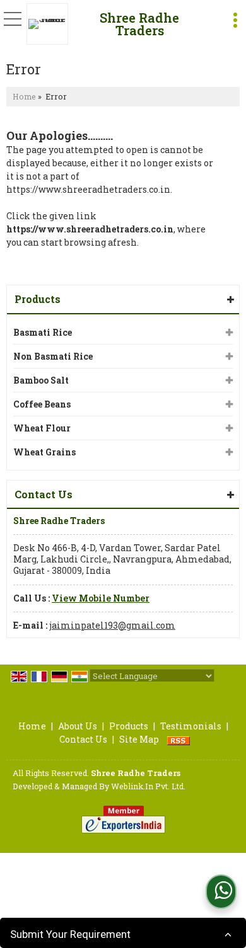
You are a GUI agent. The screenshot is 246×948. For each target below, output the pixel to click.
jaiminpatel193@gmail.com (112, 625)
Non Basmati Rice (53, 356)
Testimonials (190, 726)
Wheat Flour (42, 428)
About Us (77, 726)
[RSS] (178, 739)
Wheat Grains (44, 452)
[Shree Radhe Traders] (50, 24)
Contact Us (83, 739)
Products (38, 299)
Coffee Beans (42, 404)
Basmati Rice (42, 332)
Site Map (139, 739)
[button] (100, 598)
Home (24, 96)
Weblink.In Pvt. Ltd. (148, 786)
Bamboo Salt (41, 380)
